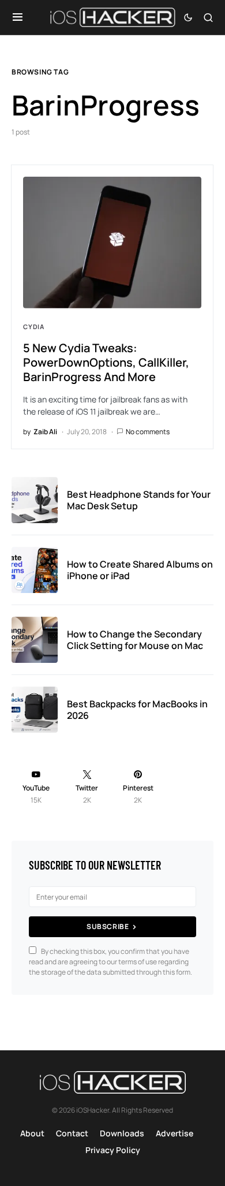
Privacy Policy (112, 1149)
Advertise (174, 1133)
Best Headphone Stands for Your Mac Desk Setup (139, 500)
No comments (148, 432)
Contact (72, 1133)
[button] (18, 17)
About (32, 1133)
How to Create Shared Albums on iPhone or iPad (140, 570)
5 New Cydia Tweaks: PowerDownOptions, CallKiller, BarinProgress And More (106, 362)
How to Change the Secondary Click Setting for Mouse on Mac (135, 640)
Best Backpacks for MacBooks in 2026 (137, 710)
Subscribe (108, 926)
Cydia (33, 326)
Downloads (122, 1133)
